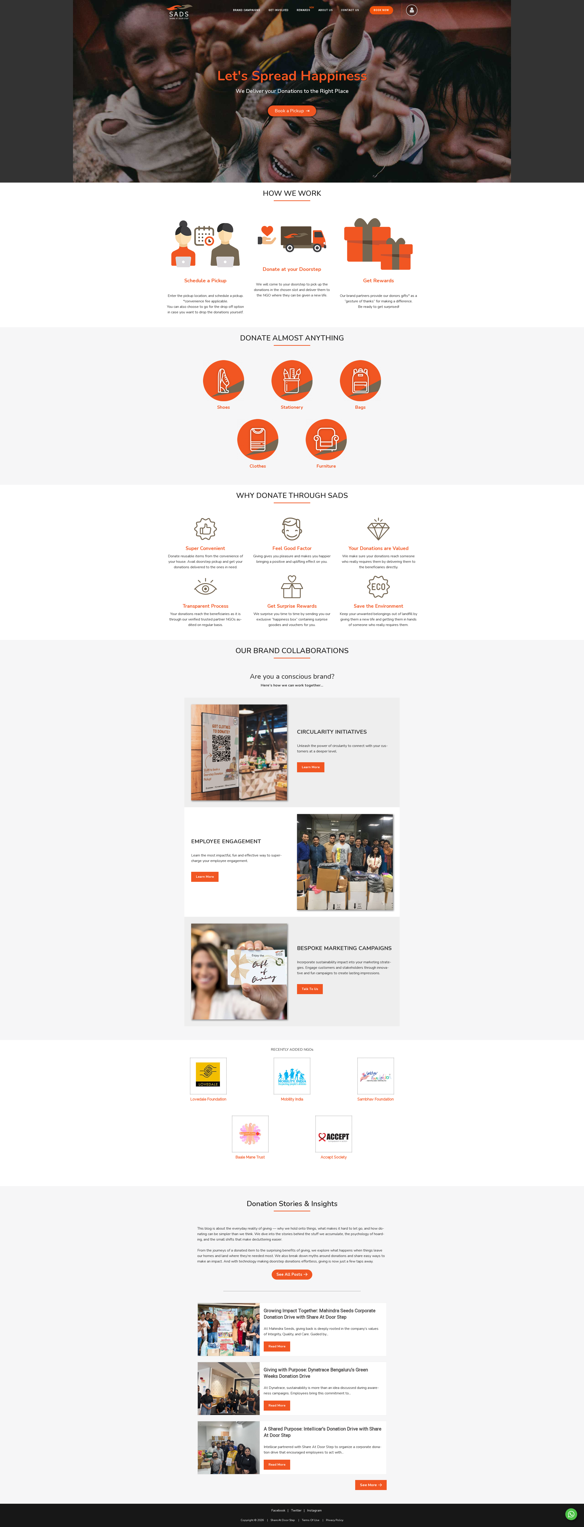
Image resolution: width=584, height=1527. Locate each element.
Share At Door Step (283, 1520)
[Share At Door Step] (180, 12)
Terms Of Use (310, 1520)
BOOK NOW (381, 10)
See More (368, 1485)
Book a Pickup (292, 111)
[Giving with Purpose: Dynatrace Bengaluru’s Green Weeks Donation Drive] (229, 1388)
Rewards (303, 10)
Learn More (311, 767)
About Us (325, 10)
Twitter (296, 1510)
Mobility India (292, 1099)
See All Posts (289, 1274)
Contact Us (350, 10)
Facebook (278, 1510)
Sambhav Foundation (375, 1099)
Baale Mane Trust (250, 1157)
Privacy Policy (334, 1520)
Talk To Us (310, 989)
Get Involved (279, 10)
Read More (277, 1346)
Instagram (314, 1510)
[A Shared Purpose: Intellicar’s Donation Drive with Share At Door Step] (229, 1447)
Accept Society (334, 1157)
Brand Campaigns (246, 10)
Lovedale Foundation (208, 1099)
